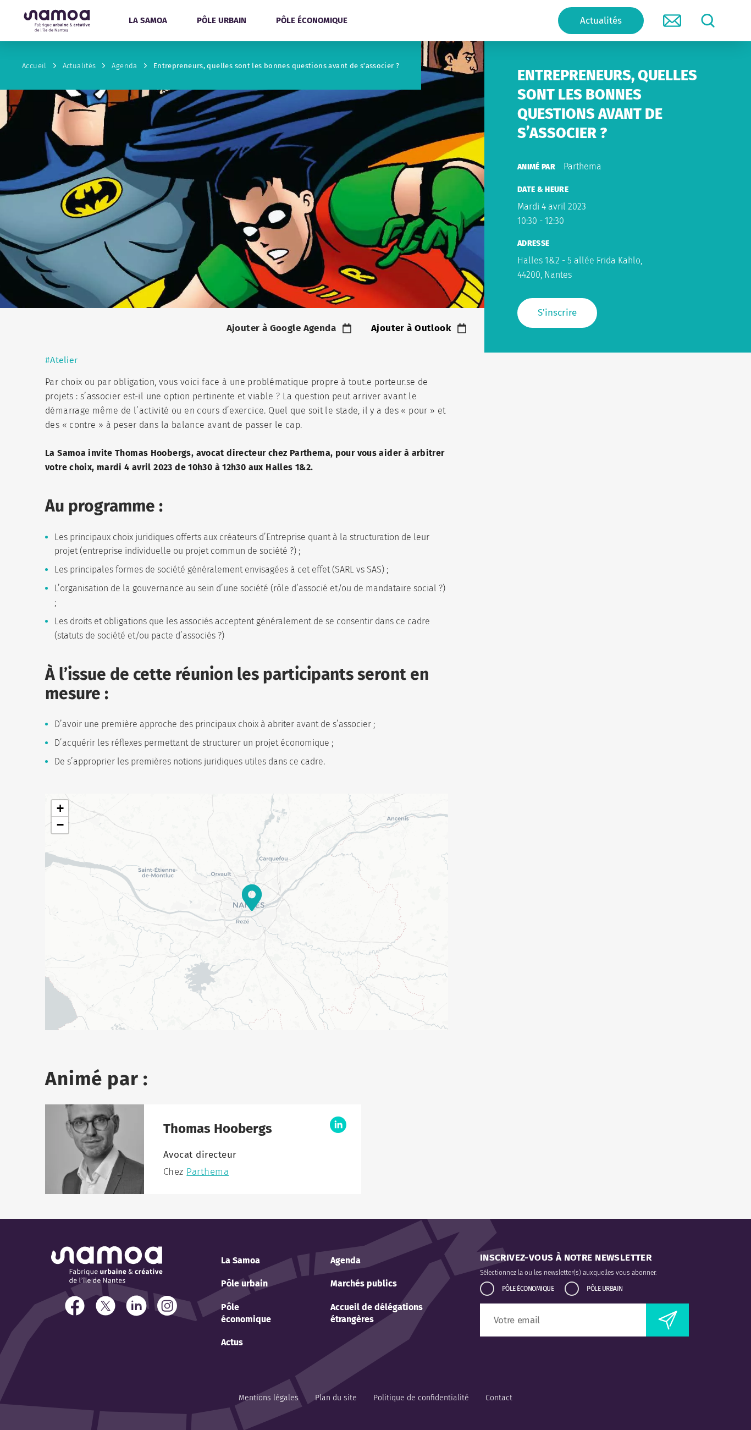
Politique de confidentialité (421, 1397)
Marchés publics (363, 1283)
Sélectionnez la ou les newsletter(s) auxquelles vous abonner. (568, 1273)
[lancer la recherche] (708, 20)
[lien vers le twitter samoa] (108, 1307)
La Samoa (240, 1260)
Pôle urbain (244, 1283)
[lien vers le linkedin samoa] (139, 1307)
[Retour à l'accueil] (57, 20)
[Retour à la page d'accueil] (107, 1280)
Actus (232, 1342)
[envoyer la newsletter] (667, 1320)
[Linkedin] (338, 1124)
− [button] (60, 825)
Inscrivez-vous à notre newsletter (566, 1257)
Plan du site (336, 1397)
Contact (498, 1397)
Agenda (124, 66)
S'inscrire (557, 312)
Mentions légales (269, 1397)
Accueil (34, 66)
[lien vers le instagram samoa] (170, 1307)
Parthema (207, 1172)
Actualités (601, 20)
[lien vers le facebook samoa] (77, 1307)
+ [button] (60, 808)
